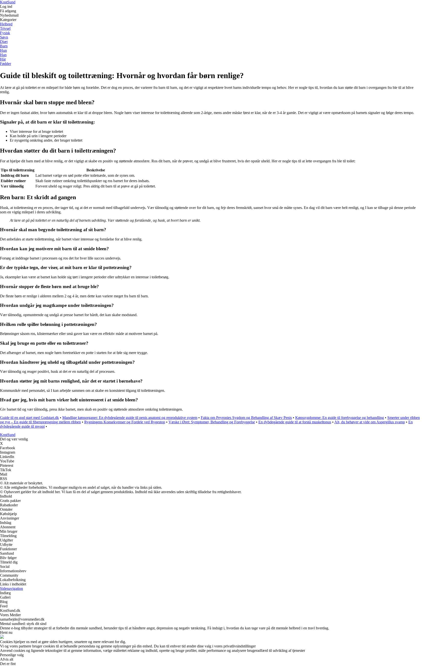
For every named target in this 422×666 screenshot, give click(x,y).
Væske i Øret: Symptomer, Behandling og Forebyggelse (212, 422)
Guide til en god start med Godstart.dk (29, 418)
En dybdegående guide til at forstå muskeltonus (294, 422)
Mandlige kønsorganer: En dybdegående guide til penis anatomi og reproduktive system (129, 418)
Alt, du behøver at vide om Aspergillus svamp (369, 422)
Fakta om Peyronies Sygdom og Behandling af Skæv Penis (246, 418)
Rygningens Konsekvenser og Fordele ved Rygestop (124, 422)
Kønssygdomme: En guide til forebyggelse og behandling (339, 418)
